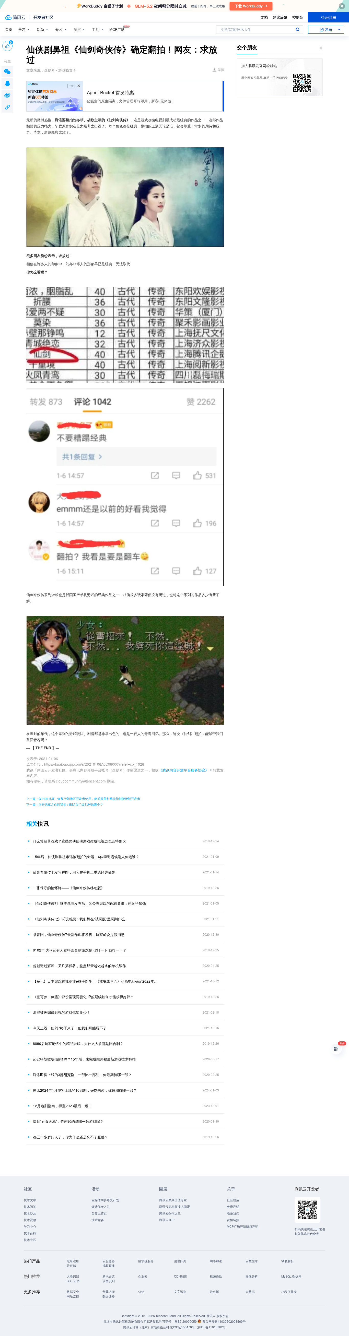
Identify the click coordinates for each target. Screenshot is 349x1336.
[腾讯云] (15, 17)
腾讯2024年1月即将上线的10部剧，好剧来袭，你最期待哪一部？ (85, 1090)
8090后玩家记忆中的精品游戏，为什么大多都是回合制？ (78, 1043)
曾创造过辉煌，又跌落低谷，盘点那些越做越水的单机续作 (79, 965)
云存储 (71, 1265)
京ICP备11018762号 (211, 1327)
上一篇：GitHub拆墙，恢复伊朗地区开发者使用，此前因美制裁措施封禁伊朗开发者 (83, 798)
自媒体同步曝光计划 (105, 1200)
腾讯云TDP (167, 1220)
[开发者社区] (43, 17)
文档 (264, 17)
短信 (141, 1291)
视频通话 (216, 1276)
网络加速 (216, 1261)
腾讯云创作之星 (170, 1213)
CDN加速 (180, 1276)
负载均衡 (108, 1291)
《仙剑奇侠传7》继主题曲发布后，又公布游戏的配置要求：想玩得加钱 (89, 903)
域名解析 (287, 1261)
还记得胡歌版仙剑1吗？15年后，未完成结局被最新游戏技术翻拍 (84, 1059)
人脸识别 (73, 1276)
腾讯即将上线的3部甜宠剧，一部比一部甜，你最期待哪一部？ (82, 1074)
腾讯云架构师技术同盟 (174, 1206)
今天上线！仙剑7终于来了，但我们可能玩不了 (70, 1027)
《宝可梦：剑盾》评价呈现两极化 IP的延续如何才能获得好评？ (83, 996)
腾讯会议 (108, 1276)
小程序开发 (289, 1291)
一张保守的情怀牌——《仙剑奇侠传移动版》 (68, 887)
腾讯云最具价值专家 (173, 1200)
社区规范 (233, 1200)
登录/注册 (328, 17)
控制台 (297, 17)
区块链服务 (146, 1261)
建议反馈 (280, 17)
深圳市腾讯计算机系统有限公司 (124, 1321)
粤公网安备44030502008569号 (224, 1321)
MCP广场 (116, 29)
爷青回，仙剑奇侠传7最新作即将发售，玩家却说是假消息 (78, 934)
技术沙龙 (30, 1213)
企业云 (142, 1276)
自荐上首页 (99, 1213)
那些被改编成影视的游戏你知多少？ (61, 1012)
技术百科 (30, 1233)
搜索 (298, 29)
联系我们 (233, 1213)
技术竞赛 (97, 1220)
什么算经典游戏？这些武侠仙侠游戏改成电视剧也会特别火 (79, 841)
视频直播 (108, 1265)
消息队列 (180, 1261)
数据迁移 (108, 1296)
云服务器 (108, 1261)
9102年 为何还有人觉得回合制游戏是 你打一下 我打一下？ (79, 950)
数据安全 (73, 1291)
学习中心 (30, 1226)
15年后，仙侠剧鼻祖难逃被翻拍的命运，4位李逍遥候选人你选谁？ (86, 856)
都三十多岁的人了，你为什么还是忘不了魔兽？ (70, 1136)
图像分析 (252, 1276)
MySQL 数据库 (291, 1276)
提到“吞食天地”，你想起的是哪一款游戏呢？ (68, 1121)
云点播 (214, 1291)
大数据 (250, 1291)
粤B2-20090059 (186, 1321)
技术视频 (30, 1220)
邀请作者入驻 (100, 1206)
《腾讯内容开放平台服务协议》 (184, 770)
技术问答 (30, 1206)
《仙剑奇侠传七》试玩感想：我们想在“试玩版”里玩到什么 (79, 918)
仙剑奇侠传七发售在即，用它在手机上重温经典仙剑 (74, 872)
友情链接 (233, 1220)
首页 (8, 29)
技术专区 (30, 1239)
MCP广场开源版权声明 (242, 1226)
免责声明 (233, 1206)
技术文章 (30, 1200)
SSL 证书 (73, 1281)
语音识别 (108, 1281)
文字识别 (180, 1291)
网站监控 (73, 1296)
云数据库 (252, 1261)
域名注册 (73, 1261)
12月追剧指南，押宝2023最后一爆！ (62, 1105)
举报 (221, 69)
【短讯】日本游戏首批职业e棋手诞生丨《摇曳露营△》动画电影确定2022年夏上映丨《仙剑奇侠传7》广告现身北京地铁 (96, 981)
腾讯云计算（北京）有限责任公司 (146, 1327)
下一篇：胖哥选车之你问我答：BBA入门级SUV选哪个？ (64, 804)
